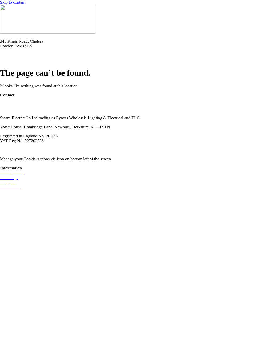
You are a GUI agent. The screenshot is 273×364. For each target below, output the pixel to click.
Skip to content (12, 2)
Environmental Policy (85, 150)
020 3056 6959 (13, 104)
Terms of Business (46, 150)
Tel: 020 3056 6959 (16, 55)
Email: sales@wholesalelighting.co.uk (32, 60)
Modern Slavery (13, 150)
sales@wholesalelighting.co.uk (26, 109)
